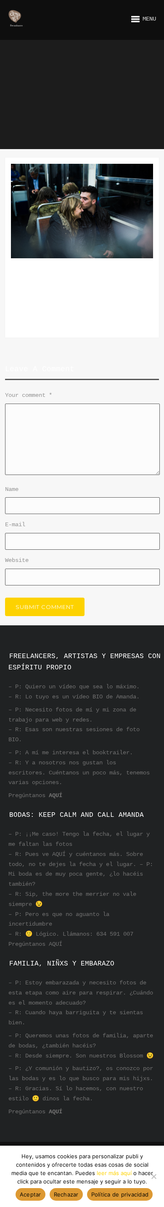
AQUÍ (55, 795)
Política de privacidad (120, 1194)
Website (17, 560)
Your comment (28, 395)
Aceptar (30, 1194)
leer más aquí (114, 1173)
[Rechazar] (153, 1176)
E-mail (15, 524)
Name (12, 489)
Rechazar (66, 1194)
